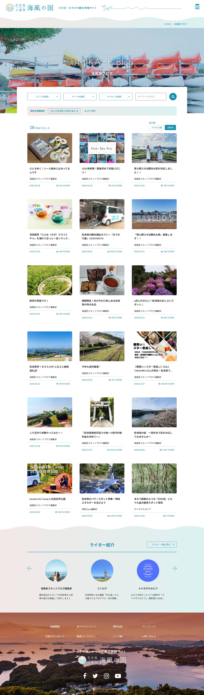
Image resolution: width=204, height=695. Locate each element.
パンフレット (149, 626)
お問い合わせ (149, 636)
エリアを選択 (42, 96)
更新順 (170, 127)
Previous (29, 568)
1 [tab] (20, 83)
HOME (167, 24)
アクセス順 (156, 127)
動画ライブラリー (86, 636)
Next (174, 568)
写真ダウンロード (55, 636)
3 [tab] (32, 83)
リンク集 (117, 636)
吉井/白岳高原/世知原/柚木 (63, 111)
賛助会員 (117, 626)
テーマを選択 (78, 96)
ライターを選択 (114, 96)
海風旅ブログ (181, 24)
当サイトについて (86, 626)
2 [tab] (26, 83)
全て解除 (91, 111)
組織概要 (55, 626)
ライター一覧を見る (161, 544)
